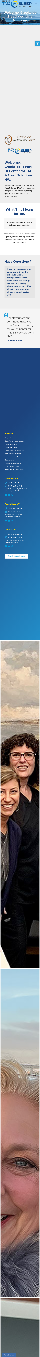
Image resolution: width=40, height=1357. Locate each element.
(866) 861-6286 (14, 512)
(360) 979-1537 (14, 483)
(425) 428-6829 (14, 534)
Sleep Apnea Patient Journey (14, 441)
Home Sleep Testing (11, 447)
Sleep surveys (9, 460)
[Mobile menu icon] (36, 4)
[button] (37, 43)
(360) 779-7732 (14, 486)
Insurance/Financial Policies (14, 457)
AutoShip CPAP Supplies (13, 453)
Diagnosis (8, 438)
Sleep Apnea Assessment (14, 463)
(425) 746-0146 (14, 537)
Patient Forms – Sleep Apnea (14, 469)
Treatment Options (11, 444)
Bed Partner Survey (12, 466)
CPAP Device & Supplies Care (14, 450)
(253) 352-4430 (14, 508)
